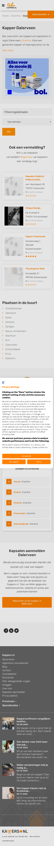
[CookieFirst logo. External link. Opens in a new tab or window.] (3, 382)
